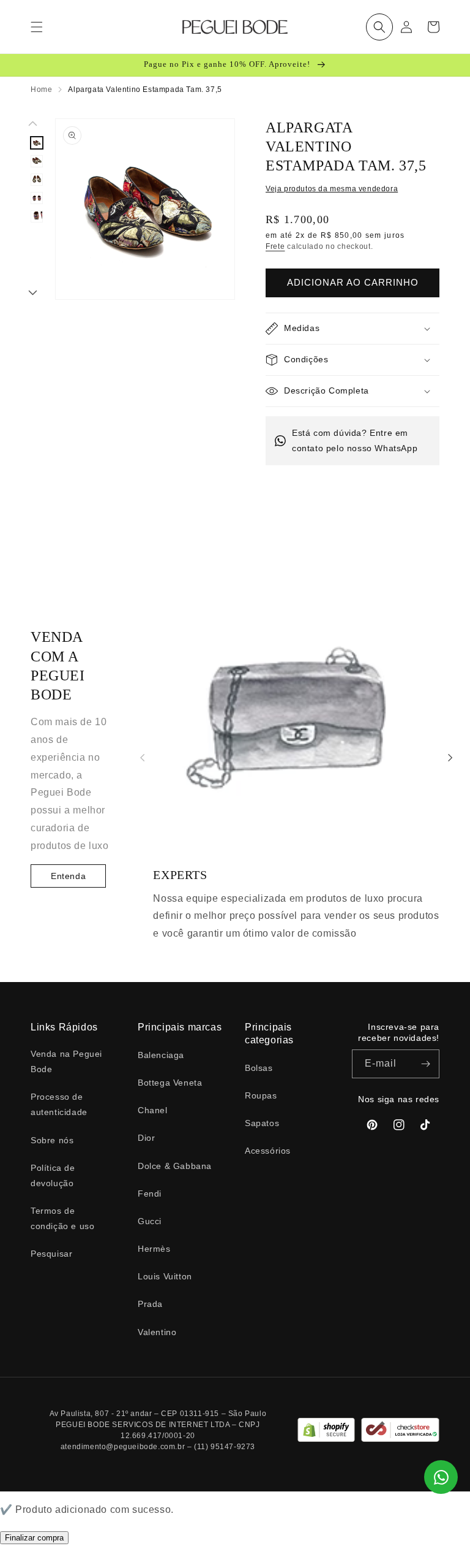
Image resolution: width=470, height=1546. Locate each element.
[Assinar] (425, 1063)
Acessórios (268, 1151)
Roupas (261, 1095)
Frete (275, 246)
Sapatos (262, 1123)
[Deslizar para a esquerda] (33, 124)
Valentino (157, 1332)
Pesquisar (51, 1254)
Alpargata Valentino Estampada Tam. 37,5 (145, 89)
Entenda (68, 876)
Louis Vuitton (165, 1276)
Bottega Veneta (170, 1082)
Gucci (150, 1221)
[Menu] (36, 26)
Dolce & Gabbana (175, 1166)
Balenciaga (161, 1055)
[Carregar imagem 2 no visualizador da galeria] (37, 161)
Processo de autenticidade (59, 1104)
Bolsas (259, 1068)
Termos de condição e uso (62, 1218)
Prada (150, 1304)
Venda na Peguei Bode (66, 1061)
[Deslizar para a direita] (33, 293)
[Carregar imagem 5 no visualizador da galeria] (37, 216)
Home (41, 89)
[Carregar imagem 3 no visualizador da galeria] (37, 179)
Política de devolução (53, 1175)
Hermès (154, 1249)
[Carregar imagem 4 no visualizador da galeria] (37, 198)
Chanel (153, 1110)
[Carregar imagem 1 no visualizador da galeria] (37, 143)
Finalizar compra (34, 1537)
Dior (146, 1138)
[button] (379, 26)
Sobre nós (52, 1140)
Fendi (150, 1193)
